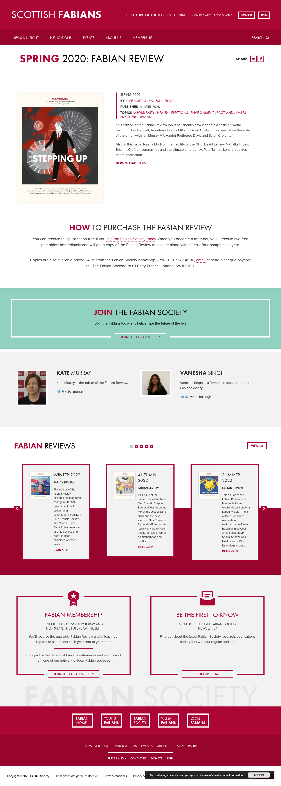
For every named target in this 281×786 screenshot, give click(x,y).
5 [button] (151, 446)
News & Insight (26, 37)
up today (207, 674)
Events (88, 37)
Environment (202, 112)
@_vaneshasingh (198, 397)
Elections (179, 112)
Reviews (44, 446)
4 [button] (146, 446)
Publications (61, 37)
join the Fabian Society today (131, 238)
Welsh (168, 720)
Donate (246, 15)
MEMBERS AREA (201, 15)
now (131, 163)
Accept (258, 775)
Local (198, 720)
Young (111, 720)
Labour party (143, 112)
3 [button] (141, 446)
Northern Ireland (135, 116)
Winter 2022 (67, 475)
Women (82, 720)
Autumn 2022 (147, 477)
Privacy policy (141, 776)
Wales (241, 112)
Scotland (225, 112)
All (257, 446)
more (62, 550)
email (201, 260)
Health (163, 112)
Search (258, 37)
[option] (56, 512)
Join (264, 15)
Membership (142, 37)
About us (113, 37)
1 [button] (131, 446)
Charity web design (67, 776)
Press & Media (223, 15)
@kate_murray (73, 391)
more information (233, 775)
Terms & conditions (115, 776)
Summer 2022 (231, 477)
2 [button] (136, 446)
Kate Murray (136, 100)
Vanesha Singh (162, 100)
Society (140, 720)
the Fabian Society (140, 312)
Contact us (138, 758)
